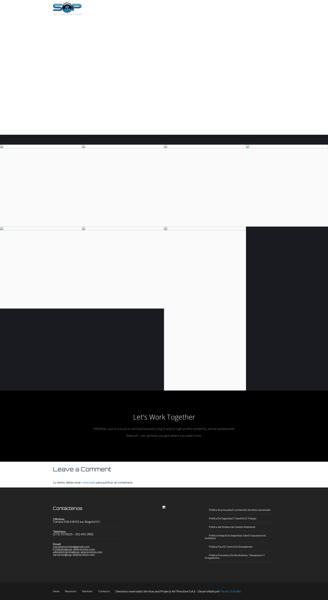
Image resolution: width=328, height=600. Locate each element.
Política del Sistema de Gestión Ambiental (232, 526)
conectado (88, 482)
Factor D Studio (230, 591)
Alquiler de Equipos (205, 380)
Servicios (242, 7)
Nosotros (221, 7)
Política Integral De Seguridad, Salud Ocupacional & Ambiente (235, 537)
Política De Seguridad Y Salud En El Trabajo (232, 518)
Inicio (203, 7)
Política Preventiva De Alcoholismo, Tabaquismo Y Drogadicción (235, 556)
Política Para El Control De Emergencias (231, 546)
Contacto (264, 7)
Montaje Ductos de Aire (205, 224)
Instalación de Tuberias (41, 306)
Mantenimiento (287, 224)
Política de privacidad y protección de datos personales (239, 509)
